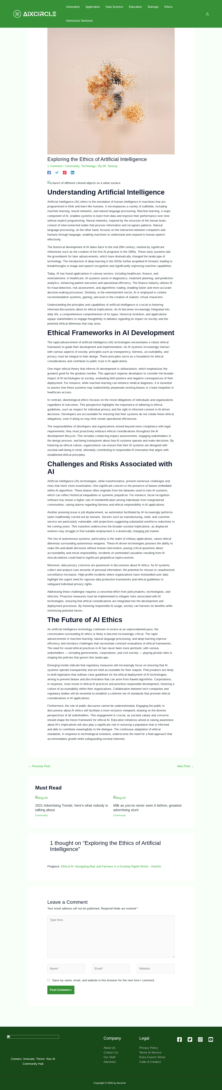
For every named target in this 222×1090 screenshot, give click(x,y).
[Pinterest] (64, 172)
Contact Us (111, 1052)
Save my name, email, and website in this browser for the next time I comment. (103, 980)
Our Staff (109, 1057)
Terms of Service (150, 1052)
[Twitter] (57, 172)
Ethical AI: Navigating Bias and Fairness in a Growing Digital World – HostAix (111, 866)
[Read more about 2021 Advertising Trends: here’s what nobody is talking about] (41, 797)
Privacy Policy (148, 1047)
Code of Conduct (150, 1062)
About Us (110, 1047)
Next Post (185, 766)
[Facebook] (49, 172)
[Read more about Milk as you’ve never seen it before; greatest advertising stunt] (119, 797)
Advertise (110, 1062)
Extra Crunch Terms (152, 1057)
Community (72, 166)
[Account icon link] (207, 13)
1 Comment (54, 166)
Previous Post (39, 766)
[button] (179, 1039)
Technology (88, 166)
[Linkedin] (72, 172)
